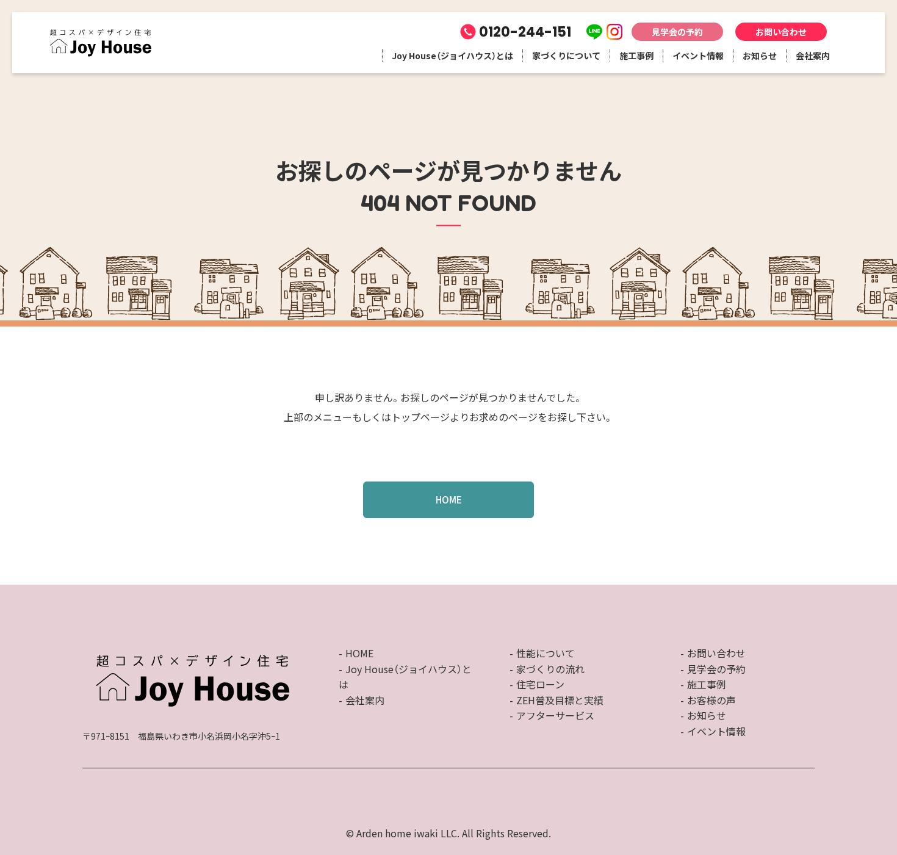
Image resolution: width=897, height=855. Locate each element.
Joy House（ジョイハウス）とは (452, 55)
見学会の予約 (677, 32)
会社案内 (813, 55)
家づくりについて (566, 55)
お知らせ (760, 55)
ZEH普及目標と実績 (559, 700)
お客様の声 (711, 700)
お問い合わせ (781, 32)
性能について (545, 653)
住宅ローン (540, 684)
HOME (449, 499)
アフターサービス (555, 715)
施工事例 (636, 55)
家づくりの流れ (550, 669)
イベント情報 (698, 55)
